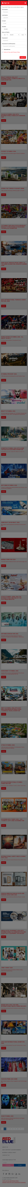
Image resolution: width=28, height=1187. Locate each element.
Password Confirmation (8, 43)
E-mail (4, 21)
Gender (4, 26)
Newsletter (6, 49)
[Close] (25, 3)
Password (4, 38)
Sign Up (23, 57)
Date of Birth (5, 32)
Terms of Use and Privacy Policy (12, 52)
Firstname (5, 9)
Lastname (5, 15)
